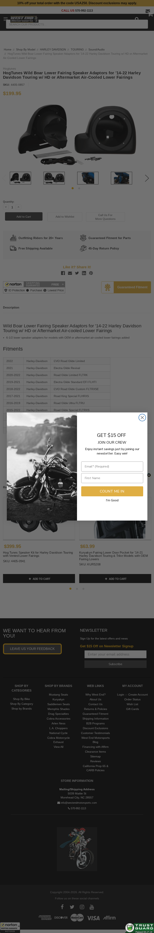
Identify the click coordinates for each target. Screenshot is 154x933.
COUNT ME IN (112, 491)
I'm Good (112, 500)
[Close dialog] (142, 417)
